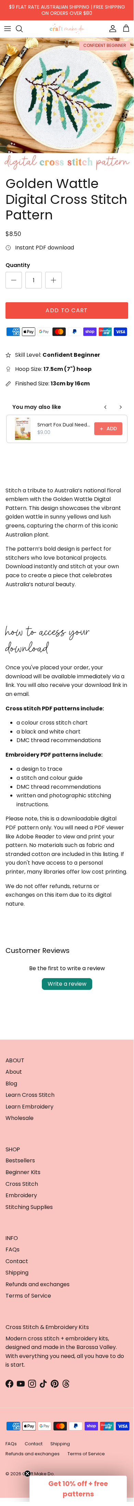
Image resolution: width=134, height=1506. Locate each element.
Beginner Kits (22, 1172)
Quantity (17, 265)
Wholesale (19, 1118)
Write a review (67, 984)
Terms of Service (28, 1296)
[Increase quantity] (53, 280)
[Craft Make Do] (67, 29)
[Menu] (7, 28)
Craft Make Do (38, 1473)
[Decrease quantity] (13, 280)
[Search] (22, 28)
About (13, 1072)
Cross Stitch (21, 1184)
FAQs (12, 1249)
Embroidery (21, 1195)
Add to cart (67, 310)
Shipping (16, 1273)
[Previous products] (105, 407)
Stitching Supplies (29, 1207)
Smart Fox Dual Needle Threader (63, 424)
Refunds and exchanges (37, 1284)
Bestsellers (20, 1160)
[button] (78, 1489)
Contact (16, 1261)
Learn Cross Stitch (29, 1095)
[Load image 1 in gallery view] (67, 105)
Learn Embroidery (29, 1107)
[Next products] (120, 407)
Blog (11, 1083)
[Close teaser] (27, 1473)
